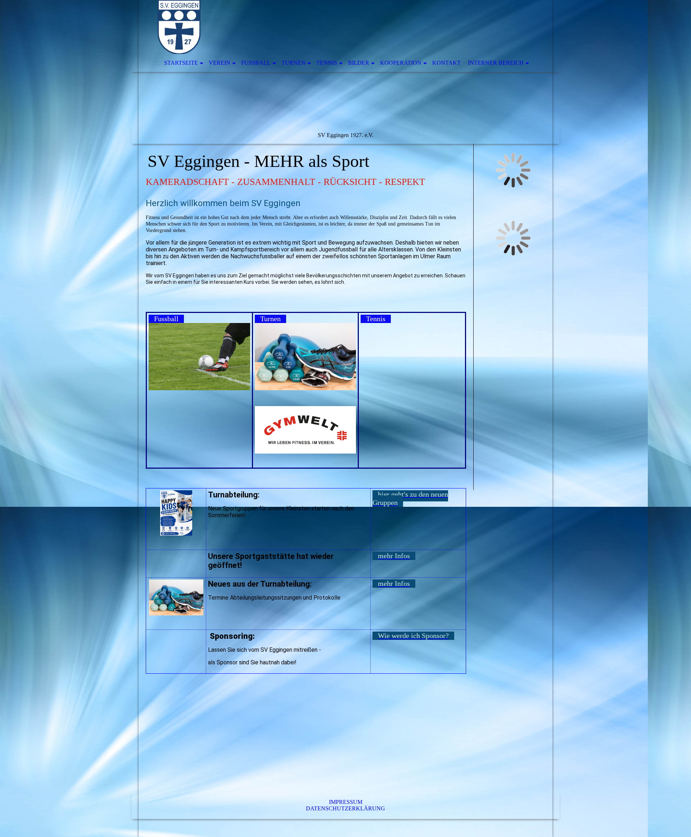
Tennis (326, 63)
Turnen (293, 63)
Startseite (181, 63)
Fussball (256, 63)
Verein (219, 63)
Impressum (345, 802)
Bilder (358, 63)
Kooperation (400, 63)
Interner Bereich (496, 63)
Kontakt (446, 63)
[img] (345, 72)
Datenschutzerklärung (345, 808)
